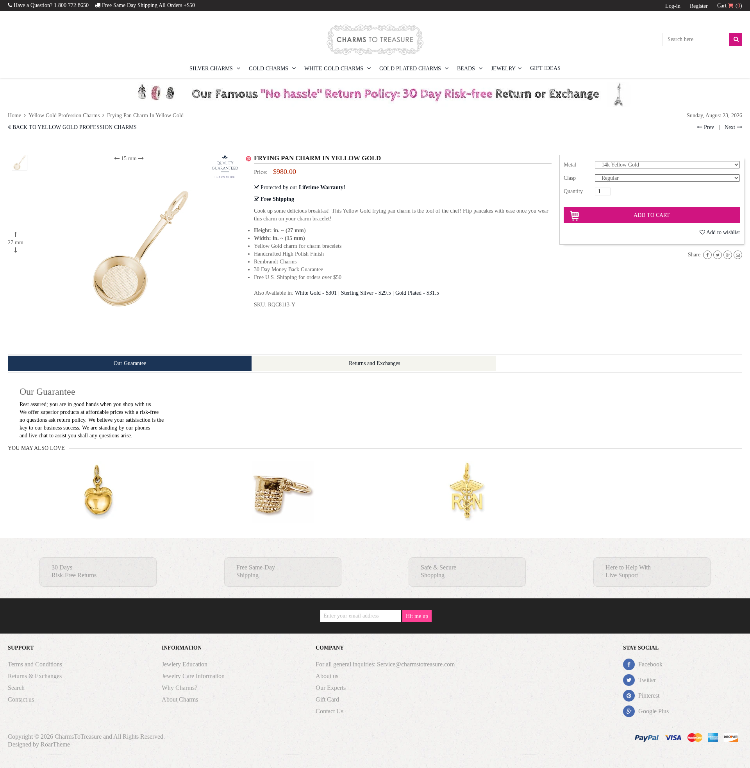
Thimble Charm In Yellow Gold (283, 507)
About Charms (180, 699)
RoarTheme (55, 744)
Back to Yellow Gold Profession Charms (74, 127)
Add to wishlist (723, 232)
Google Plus (653, 711)
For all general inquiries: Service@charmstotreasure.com (385, 664)
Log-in (672, 6)
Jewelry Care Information (193, 676)
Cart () (729, 6)
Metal (570, 165)
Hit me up (417, 616)
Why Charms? (179, 687)
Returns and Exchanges (374, 363)
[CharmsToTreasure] (375, 39)
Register (699, 6)
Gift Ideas (545, 68)
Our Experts (331, 687)
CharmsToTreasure (78, 736)
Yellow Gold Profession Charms (64, 115)
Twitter (646, 680)
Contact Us (329, 711)
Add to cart (652, 215)
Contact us (21, 699)
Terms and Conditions (35, 664)
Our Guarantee (130, 363)
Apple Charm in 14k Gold (98, 507)
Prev (708, 127)
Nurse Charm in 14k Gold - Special (468, 507)
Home (15, 115)
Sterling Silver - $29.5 (366, 293)
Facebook (649, 664)
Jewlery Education (184, 664)
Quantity (573, 191)
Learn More (224, 177)
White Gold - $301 (316, 293)
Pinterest (648, 695)
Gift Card (327, 699)
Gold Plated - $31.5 (417, 293)
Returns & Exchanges (35, 676)
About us (327, 676)
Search (16, 687)
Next (731, 127)
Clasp (570, 178)
